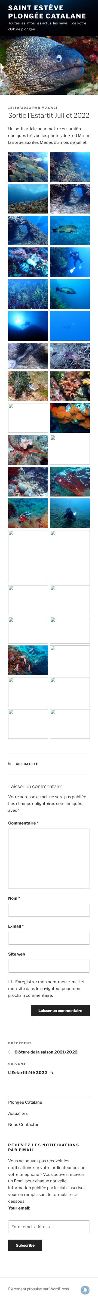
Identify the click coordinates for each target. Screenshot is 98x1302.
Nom (14, 898)
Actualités (18, 1113)
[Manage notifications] (85, 1290)
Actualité (27, 764)
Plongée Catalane (25, 1102)
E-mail (16, 926)
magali (50, 108)
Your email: (19, 1208)
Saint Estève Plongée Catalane (47, 12)
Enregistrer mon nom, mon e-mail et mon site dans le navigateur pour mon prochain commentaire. (46, 988)
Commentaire (23, 823)
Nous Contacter (23, 1124)
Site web (16, 954)
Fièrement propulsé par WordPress (38, 1289)
